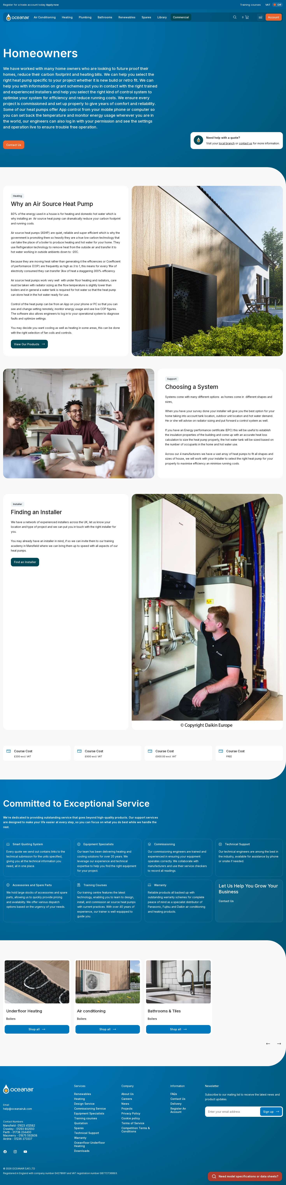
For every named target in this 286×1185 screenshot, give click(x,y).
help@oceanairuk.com (17, 1108)
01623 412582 (26, 1125)
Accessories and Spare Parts (32, 885)
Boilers (11, 1018)
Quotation (81, 1123)
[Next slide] (279, 1044)
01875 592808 (28, 1135)
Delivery (176, 1103)
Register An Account (178, 1110)
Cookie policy (130, 1118)
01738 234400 (22, 1132)
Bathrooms (105, 17)
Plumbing (85, 17)
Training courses (250, 4)
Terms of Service (132, 1123)
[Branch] (260, 17)
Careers (126, 1098)
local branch (227, 143)
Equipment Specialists (98, 844)
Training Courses (95, 885)
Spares (146, 17)
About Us (127, 1094)
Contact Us (13, 145)
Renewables (126, 17)
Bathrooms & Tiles (164, 1011)
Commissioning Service (90, 1108)
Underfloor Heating (24, 1011)
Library (162, 17)
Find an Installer (25, 562)
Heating (67, 17)
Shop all (34, 1029)
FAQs (173, 1094)
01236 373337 (23, 1138)
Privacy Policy (130, 1113)
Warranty (160, 885)
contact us (245, 143)
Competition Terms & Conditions (135, 1129)
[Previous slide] (268, 1044)
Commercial (181, 17)
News (125, 1103)
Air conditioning (91, 1011)
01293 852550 (25, 1128)
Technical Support (237, 844)
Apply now (52, 4)
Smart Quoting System (28, 844)
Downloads (81, 1150)
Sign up (268, 1111)
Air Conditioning (45, 17)
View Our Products (26, 344)
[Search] (234, 17)
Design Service (84, 1103)
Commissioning (164, 844)
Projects (126, 1108)
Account (273, 17)
